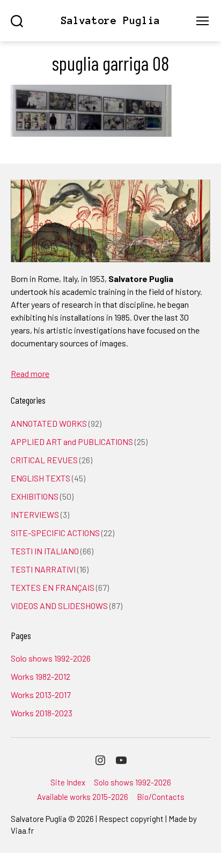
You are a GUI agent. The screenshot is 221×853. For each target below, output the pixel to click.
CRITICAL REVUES (44, 460)
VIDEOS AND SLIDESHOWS (59, 605)
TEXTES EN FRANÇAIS (52, 587)
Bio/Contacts (161, 797)
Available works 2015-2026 (82, 797)
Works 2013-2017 (41, 694)
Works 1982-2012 (40, 676)
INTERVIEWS (35, 514)
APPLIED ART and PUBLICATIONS (72, 441)
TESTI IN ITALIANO (45, 551)
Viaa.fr (22, 830)
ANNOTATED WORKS (49, 423)
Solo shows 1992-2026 (51, 658)
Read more (30, 373)
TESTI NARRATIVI (43, 569)
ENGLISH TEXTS (40, 478)
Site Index (67, 782)
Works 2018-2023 (41, 713)
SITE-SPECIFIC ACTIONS (55, 533)
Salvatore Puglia (110, 20)
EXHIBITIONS (34, 496)
